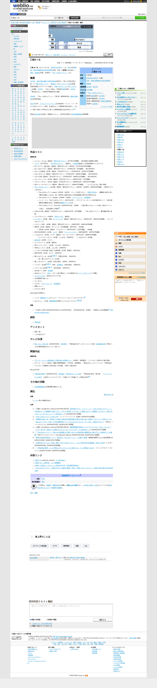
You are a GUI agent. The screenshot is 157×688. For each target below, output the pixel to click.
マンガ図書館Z (56, 463)
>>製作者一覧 (84, 559)
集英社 (53, 84)
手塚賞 (92, 96)
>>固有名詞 (67, 559)
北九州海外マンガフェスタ (126, 97)
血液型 (37, 73)
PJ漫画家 (59, 488)
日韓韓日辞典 (55, 1)
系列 (64, 344)
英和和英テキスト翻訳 (41, 601)
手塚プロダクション (61, 86)
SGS (48, 273)
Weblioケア (116, 671)
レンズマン (38, 219)
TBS (62, 344)
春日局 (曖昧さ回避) (124, 106)
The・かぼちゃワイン (95, 93)
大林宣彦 (76, 163)
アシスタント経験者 (124, 109)
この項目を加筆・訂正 (89, 485)
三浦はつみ (120, 139)
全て (13, 34)
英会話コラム (18, 148)
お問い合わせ (74, 649)
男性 (31, 73)
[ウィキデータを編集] (80, 475)
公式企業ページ (96, 649)
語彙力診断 (17, 156)
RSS (86, 675)
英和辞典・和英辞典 (119, 653)
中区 (102, 81)
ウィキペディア (38, 55)
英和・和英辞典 (35, 1)
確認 (120, 243)
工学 (15, 51)
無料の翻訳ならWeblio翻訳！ (46, 7)
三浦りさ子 (120, 157)
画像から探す (53, 651)
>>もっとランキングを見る (136, 273)
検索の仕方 (31, 651)
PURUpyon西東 (80, 557)
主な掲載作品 (121, 122)
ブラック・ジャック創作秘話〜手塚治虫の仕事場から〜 (53, 360)
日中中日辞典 (45, 1)
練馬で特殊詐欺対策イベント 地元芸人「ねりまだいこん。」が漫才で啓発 (61, 437)
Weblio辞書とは (32, 649)
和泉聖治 (60, 265)
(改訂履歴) (56, 638)
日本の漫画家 (61, 22)
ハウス (36, 163)
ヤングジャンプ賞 (65, 84)
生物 (15, 72)
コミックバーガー (71, 232)
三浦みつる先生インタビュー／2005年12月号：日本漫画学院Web (56, 465)
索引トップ (49, 55)
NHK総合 (61, 374)
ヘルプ (144, 1)
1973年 (101, 96)
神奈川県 (94, 81)
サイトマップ (32, 659)
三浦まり (120, 147)
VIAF (43, 479)
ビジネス (16, 36)
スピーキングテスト (20, 159)
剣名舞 (50, 270)
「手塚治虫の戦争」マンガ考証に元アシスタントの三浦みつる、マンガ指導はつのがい (65, 448)
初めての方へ (142, 14)
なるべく (121, 269)
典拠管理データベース (70, 475)
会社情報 (94, 651)
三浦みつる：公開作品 (41, 463)
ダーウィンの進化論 (39, 546)
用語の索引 (56, 55)
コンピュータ (18, 41)
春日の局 (37, 240)
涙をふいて (121, 104)
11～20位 (127, 236)
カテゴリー (72, 55)
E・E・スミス (58, 219)
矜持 (120, 263)
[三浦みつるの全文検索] (22, 14)
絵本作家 (38, 114)
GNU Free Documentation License (62, 636)
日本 (88, 81)
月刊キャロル (58, 216)
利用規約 (30, 655)
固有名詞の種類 (25, 22)
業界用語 (16, 38)
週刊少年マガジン (60, 161)
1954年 (89, 78)
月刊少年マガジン (57, 163)
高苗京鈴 (72, 557)
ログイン (127, 1)
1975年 (101, 98)
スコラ (55, 232)
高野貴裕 (66, 546)
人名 (33, 22)
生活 (15, 61)
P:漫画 (53, 488)
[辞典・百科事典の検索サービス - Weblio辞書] (23, 7)
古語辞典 (64, 1)
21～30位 (134, 236)
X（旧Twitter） (58, 414)
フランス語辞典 (117, 661)
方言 (15, 79)
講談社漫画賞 (105, 101)
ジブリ (55, 546)
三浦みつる (38, 460)
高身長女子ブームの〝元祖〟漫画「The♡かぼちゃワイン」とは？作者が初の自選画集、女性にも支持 (70, 443)
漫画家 (89, 84)
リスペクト (122, 266)
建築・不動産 (18, 54)
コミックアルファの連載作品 (126, 113)
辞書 (13, 1)
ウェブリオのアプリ (55, 649)
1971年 (89, 87)
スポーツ (16, 69)
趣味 (15, 67)
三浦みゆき (120, 152)
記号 (13, 141)
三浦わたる (120, 164)
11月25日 (94, 78)
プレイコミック (77, 197)
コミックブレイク (85, 273)
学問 (15, 56)
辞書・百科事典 (18, 82)
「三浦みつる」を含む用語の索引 (41, 623)
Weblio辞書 (132, 638)
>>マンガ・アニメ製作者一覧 (97, 559)
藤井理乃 (52, 557)
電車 (15, 44)
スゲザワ (121, 259)
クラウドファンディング (48, 104)
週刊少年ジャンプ (42, 84)
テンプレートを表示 (106, 106)
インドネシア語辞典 (119, 663)
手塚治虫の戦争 (39, 374)
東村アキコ (59, 557)
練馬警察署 (53, 301)
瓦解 (77, 546)
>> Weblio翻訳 (141, 277)
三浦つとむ (120, 135)
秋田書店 (87, 197)
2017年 (95, 87)
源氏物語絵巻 (100, 344)
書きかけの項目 (72, 485)
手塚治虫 (37, 322)
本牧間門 (107, 81)
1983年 (94, 104)
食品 (15, 74)
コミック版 (121, 93)
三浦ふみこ (120, 142)
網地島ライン (44, 298)
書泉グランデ (65, 203)
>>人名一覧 (75, 559)
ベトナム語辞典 (117, 667)
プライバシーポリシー (34, 657)
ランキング (64, 55)
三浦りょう (120, 159)
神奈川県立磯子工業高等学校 (46, 81)
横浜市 (99, 81)
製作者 (38, 22)
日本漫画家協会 (77, 114)
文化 (15, 59)
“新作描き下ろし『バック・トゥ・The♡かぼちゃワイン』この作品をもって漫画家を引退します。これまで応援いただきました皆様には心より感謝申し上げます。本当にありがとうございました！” (73, 411)
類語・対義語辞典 (23, 1)
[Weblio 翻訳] (39, 7)
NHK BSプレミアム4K (73, 374)
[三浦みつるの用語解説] (14, 14)
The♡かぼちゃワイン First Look (47, 416)
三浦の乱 (120, 137)
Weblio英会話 (18, 151)
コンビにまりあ (39, 276)
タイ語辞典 (116, 665)
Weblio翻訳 (116, 655)
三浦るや (120, 162)
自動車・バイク (18, 46)
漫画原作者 (56, 485)
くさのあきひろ (122, 101)
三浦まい (120, 144)
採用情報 (94, 653)
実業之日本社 (91, 192)
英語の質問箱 (18, 153)
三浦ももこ (120, 154)
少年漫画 (89, 90)
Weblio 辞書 (136, 1)
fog (86, 546)
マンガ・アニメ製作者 (49, 22)
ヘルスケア (17, 64)
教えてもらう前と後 (41, 344)
